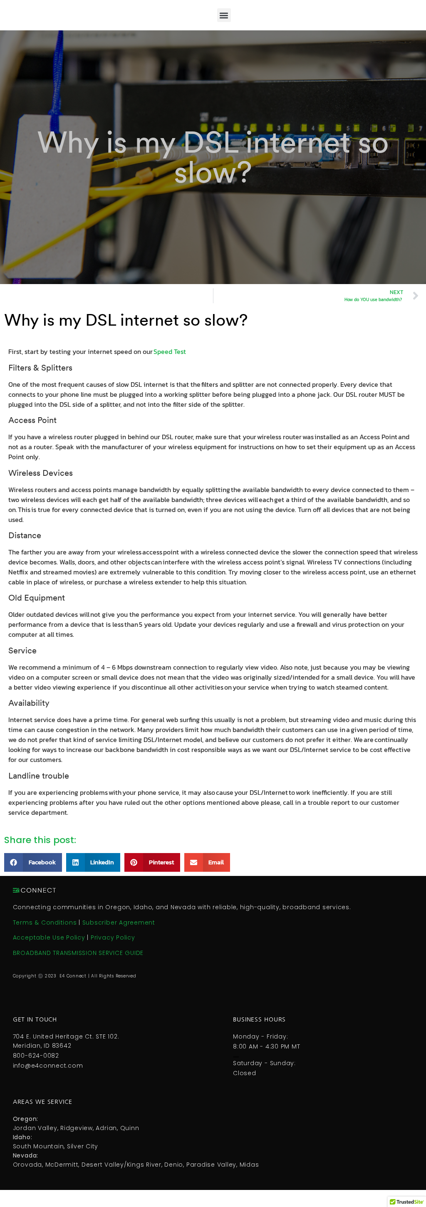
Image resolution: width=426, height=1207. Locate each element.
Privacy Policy (113, 937)
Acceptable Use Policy (49, 937)
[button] (224, 15)
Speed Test (170, 351)
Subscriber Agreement (118, 922)
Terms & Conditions (45, 922)
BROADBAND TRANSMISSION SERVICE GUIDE (79, 953)
